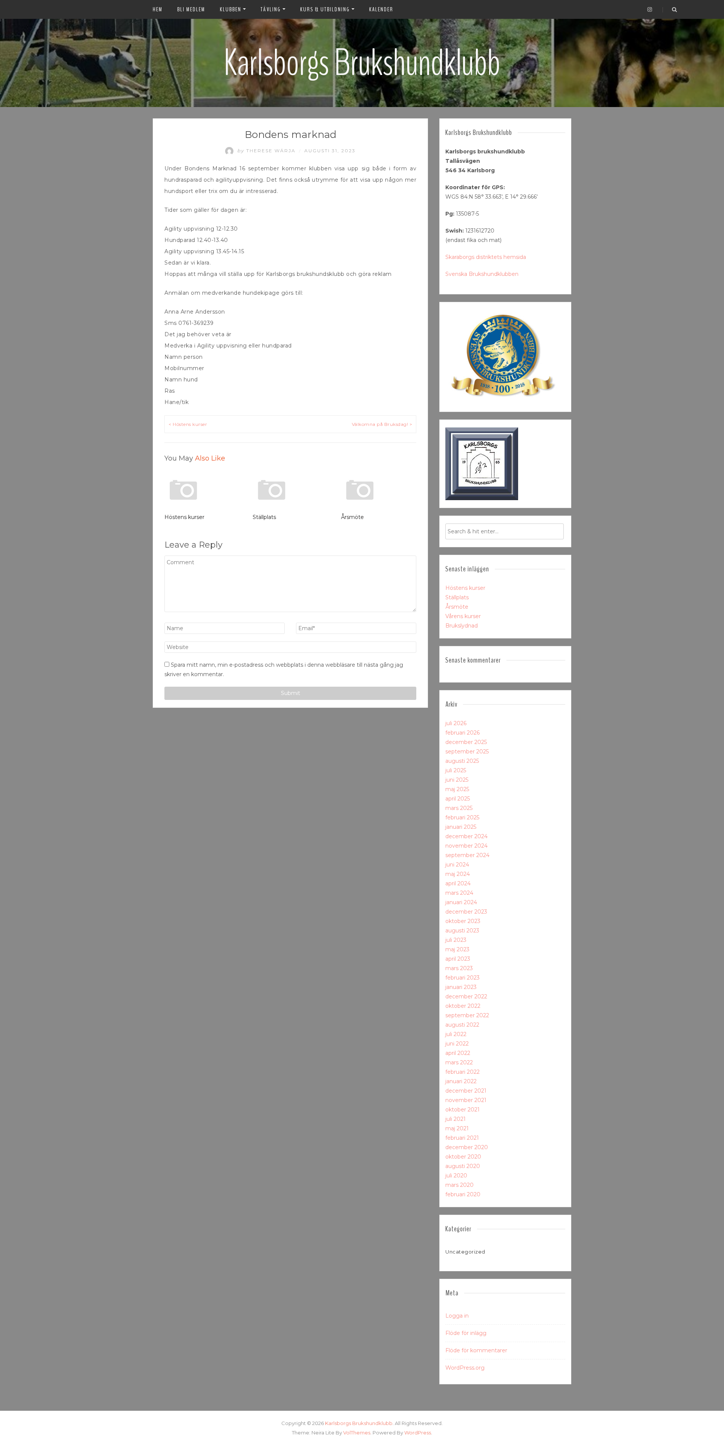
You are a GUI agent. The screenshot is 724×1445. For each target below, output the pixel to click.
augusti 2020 (462, 1166)
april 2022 (457, 1053)
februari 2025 (462, 817)
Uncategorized (465, 1252)
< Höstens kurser (188, 424)
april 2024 (458, 883)
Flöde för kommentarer (476, 1350)
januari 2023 (461, 987)
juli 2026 (455, 723)
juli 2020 (456, 1175)
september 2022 (467, 1015)
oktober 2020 (463, 1156)
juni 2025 (456, 779)
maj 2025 (457, 789)
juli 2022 (455, 1034)
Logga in (457, 1315)
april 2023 (457, 958)
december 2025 (466, 742)
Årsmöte (352, 517)
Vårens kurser (463, 616)
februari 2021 (462, 1137)
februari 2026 (462, 732)
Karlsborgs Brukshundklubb (362, 63)
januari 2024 (461, 902)
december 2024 (466, 836)
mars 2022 (459, 1062)
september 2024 (467, 855)
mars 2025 (458, 808)
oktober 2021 (462, 1109)
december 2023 (466, 911)
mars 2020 (459, 1185)
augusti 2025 (462, 761)
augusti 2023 (462, 930)
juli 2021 (455, 1119)
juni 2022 (457, 1043)
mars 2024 (459, 892)
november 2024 (466, 845)
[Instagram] (649, 9)
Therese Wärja (267, 150)
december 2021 (465, 1090)
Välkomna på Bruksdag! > (382, 424)
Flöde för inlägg (465, 1333)
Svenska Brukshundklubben (481, 274)
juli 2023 (455, 940)
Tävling (271, 9)
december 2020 (466, 1147)
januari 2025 (460, 827)
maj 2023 (457, 949)
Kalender (381, 9)
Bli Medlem (191, 9)
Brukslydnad (461, 625)
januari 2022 (461, 1081)
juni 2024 (457, 864)
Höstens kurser (184, 517)
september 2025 (467, 751)
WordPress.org (465, 1367)
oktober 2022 (462, 1006)
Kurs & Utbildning (325, 9)
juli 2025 (455, 770)
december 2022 (466, 996)
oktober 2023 (462, 921)
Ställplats (264, 517)
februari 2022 (462, 1071)
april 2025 (457, 798)
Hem (158, 9)
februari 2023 (462, 977)
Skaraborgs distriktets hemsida (485, 257)
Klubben (230, 9)
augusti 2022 (462, 1024)
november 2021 (465, 1100)
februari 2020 (462, 1194)
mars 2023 (459, 968)
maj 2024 (457, 874)
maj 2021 (457, 1128)
